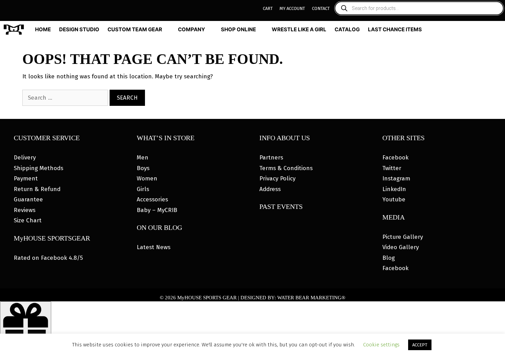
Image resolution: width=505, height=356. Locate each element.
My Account (292, 8)
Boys (143, 168)
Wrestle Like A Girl (299, 29)
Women (147, 178)
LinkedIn (394, 189)
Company (191, 29)
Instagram (396, 178)
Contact (321, 8)
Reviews (24, 210)
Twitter (391, 168)
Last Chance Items (395, 29)
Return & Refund (37, 189)
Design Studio (79, 29)
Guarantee (28, 199)
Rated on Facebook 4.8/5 (48, 258)
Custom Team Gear (135, 29)
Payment (26, 178)
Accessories (152, 199)
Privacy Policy (277, 178)
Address (270, 189)
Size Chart (28, 220)
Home (43, 29)
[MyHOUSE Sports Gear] (15, 29)
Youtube (393, 199)
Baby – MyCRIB (157, 210)
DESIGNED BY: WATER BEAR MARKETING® (292, 297)
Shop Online (238, 29)
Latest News (153, 247)
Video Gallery (400, 247)
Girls (143, 189)
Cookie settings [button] (381, 345)
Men (142, 157)
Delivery (25, 157)
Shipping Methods (38, 168)
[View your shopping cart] (499, 29)
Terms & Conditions (286, 168)
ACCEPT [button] (419, 344)
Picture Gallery (402, 237)
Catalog (347, 29)
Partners (271, 157)
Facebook (395, 157)
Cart (268, 8)
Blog (388, 258)
